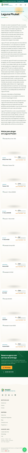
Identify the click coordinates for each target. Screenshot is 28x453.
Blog (2, 420)
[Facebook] (2, 395)
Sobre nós (3, 415)
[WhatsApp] (25, 450)
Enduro (2, 405)
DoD (8, 451)
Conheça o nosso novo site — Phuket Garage (13, 1)
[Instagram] (5, 395)
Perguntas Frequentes (6, 417)
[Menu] (25, 4)
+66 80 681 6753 (9, 372)
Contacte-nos (4, 422)
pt (16, 5)
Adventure (3, 403)
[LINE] (15, 395)
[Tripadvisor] (12, 395)
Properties (3, 425)
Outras (2, 408)
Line (2, 436)
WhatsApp (8, 367)
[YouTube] (8, 395)
